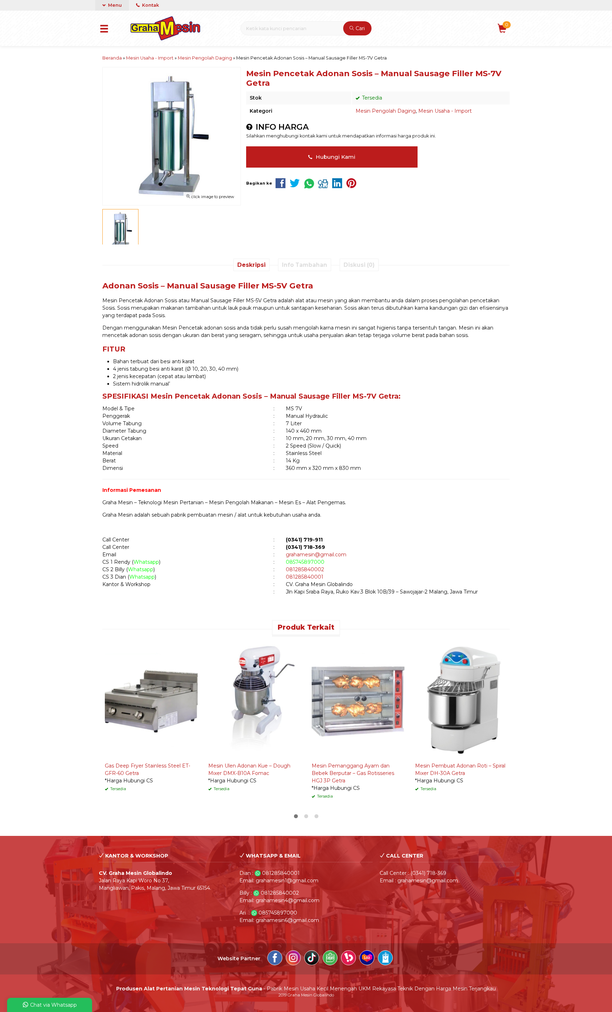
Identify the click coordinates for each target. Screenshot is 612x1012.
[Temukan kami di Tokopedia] (330, 958)
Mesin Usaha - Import (445, 111)
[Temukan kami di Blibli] (385, 958)
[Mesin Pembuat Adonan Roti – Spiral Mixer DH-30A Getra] (461, 699)
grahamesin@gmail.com (316, 554)
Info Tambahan (304, 265)
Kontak (150, 5)
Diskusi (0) (359, 265)
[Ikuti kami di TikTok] (311, 958)
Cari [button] (359, 28)
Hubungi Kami (334, 156)
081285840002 (305, 569)
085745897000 (305, 562)
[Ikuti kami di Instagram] (293, 958)
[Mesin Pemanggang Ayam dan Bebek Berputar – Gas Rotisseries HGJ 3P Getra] (358, 699)
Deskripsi (251, 265)
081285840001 (304, 577)
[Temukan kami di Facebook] (274, 958)
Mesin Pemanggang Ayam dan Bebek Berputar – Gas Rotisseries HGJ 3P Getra (353, 773)
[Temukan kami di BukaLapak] (348, 958)
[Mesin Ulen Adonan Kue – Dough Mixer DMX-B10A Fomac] (254, 699)
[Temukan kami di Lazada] (366, 958)
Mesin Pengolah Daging (386, 111)
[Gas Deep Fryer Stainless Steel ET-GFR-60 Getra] (151, 699)
